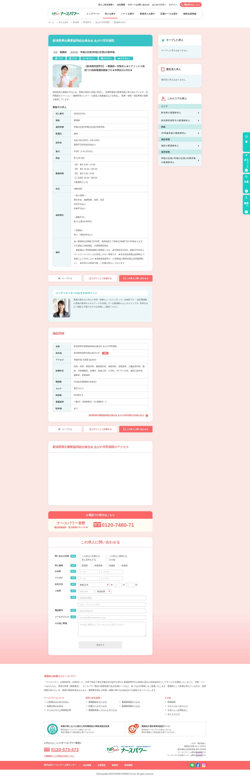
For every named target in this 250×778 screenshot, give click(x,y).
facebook (198, 765)
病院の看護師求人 (170, 145)
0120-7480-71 (118, 525)
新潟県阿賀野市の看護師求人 (175, 120)
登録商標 (199, 752)
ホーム (51, 22)
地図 (105, 353)
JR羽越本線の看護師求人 (173, 133)
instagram (204, 765)
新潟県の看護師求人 (171, 112)
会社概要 (121, 4)
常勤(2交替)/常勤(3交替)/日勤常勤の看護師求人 (178, 160)
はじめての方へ (159, 4)
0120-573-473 (65, 749)
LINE (192, 765)
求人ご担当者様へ (106, 4)
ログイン (173, 4)
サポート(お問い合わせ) (138, 4)
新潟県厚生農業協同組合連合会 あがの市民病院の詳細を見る (116, 415)
